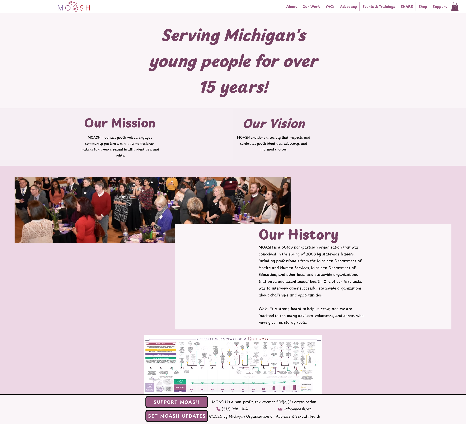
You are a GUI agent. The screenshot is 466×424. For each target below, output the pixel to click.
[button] (311, 6)
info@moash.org (298, 409)
